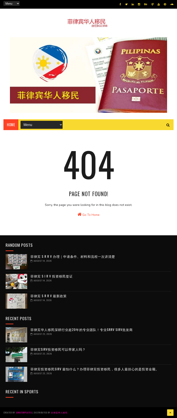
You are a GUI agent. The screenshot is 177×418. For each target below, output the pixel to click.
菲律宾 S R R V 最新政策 (48, 295)
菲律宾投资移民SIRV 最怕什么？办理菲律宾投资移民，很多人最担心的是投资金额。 (94, 368)
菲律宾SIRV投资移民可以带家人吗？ (58, 349)
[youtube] (158, 4)
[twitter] (126, 4)
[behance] (146, 4)
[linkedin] (132, 4)
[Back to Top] (170, 412)
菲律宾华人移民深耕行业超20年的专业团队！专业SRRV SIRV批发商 (81, 329)
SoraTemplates (24, 412)
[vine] (152, 4)
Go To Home (91, 215)
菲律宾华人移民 (59, 412)
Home (11, 124)
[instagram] (139, 4)
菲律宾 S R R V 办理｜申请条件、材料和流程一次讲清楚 (72, 256)
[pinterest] (165, 4)
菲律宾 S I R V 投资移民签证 (51, 276)
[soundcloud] (172, 4)
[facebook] (120, 4)
